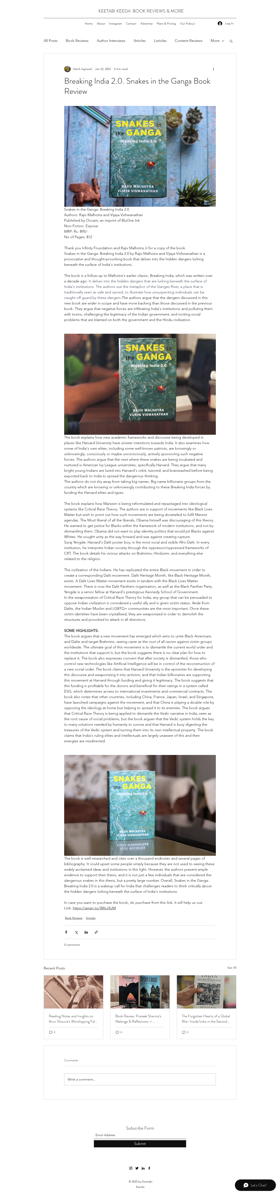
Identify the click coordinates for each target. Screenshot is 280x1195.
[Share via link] (96, 932)
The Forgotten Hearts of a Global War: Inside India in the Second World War (206, 1018)
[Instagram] (131, 1168)
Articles (140, 40)
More (215, 40)
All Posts (51, 40)
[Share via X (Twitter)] (76, 932)
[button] (231, 41)
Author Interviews (111, 40)
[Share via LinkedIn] (86, 932)
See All (231, 967)
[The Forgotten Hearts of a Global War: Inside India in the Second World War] (206, 992)
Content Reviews (189, 40)
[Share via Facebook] (66, 932)
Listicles (160, 40)
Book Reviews (77, 40)
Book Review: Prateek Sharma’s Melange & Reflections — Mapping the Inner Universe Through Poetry (138, 1018)
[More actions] (213, 68)
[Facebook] (149, 1168)
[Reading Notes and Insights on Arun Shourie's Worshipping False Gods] (73, 992)
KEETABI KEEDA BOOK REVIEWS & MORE (141, 11)
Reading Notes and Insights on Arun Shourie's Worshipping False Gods (73, 1018)
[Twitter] (137, 1168)
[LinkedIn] (143, 1168)
